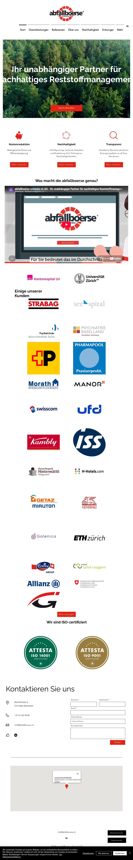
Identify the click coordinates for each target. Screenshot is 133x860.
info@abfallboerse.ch (24, 725)
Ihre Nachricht (76, 726)
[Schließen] (129, 853)
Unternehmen (76, 717)
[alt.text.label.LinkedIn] (127, 26)
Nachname (103, 700)
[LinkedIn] (15, 735)
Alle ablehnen (103, 853)
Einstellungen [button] (88, 853)
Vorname (74, 700)
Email (73, 708)
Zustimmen (120, 853)
